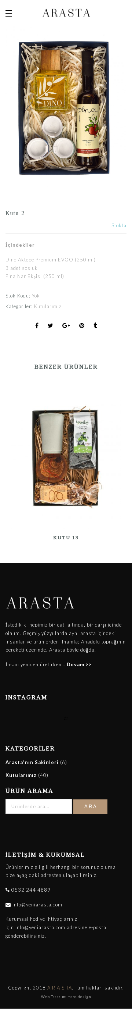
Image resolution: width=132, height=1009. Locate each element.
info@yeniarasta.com (36, 905)
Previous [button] (11, 457)
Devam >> (79, 664)
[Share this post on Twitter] (51, 326)
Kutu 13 (66, 537)
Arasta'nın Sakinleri (32, 762)
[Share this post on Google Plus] (66, 326)
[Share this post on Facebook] (37, 326)
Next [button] (117, 457)
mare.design (79, 996)
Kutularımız (48, 306)
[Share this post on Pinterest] (82, 326)
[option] (66, 461)
